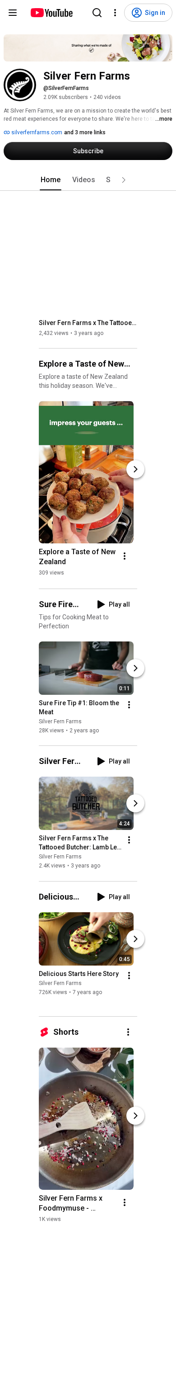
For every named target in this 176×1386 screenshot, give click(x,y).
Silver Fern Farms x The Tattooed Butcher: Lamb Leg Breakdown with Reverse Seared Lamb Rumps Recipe (88, 322)
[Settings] (115, 12)
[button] (123, 180)
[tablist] (88, 180)
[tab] (50, 180)
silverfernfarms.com (36, 132)
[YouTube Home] (51, 12)
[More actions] (125, 556)
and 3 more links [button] (85, 132)
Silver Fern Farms (60, 721)
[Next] (135, 469)
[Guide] (12, 12)
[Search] (97, 12)
